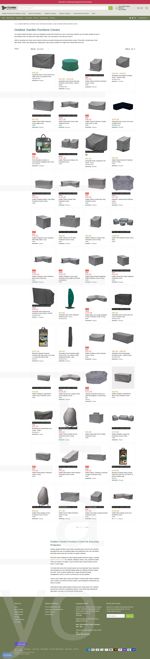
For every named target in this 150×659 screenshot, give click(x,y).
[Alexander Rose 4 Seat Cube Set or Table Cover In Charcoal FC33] (43, 62)
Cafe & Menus (28, 18)
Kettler (87, 84)
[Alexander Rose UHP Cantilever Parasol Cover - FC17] (70, 299)
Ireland (143, 18)
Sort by (33, 49)
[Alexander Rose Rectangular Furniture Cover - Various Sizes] (123, 337)
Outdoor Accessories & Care (48, 24)
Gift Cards (52, 18)
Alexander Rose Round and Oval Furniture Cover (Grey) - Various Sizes (69, 83)
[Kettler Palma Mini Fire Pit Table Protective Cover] (96, 418)
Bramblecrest (35, 432)
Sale (93, 13)
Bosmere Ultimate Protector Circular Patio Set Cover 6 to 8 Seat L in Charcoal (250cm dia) (43, 355)
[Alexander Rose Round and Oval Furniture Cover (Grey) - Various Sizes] (70, 65)
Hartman (114, 203)
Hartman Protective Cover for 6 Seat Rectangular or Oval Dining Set (95, 395)
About (3, 18)
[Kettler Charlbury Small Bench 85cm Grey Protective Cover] (123, 377)
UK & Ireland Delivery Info (52, 607)
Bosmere (34, 359)
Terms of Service (50, 612)
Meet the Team (10, 18)
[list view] (134, 49)
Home (16, 24)
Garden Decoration (34, 13)
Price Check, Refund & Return (54, 609)
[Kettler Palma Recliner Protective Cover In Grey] (123, 144)
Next (87, 527)
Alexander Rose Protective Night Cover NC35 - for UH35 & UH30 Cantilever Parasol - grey (69, 355)
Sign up (129, 616)
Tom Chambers (36, 163)
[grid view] (132, 49)
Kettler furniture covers (57, 559)
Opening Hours (19, 18)
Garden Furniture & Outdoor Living (13, 13)
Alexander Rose (36, 78)
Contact (20, 649)
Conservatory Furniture (81, 13)
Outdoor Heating (64, 13)
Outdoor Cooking (50, 13)
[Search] (110, 8)
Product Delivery (44, 18)
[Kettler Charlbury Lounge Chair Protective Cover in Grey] (96, 222)
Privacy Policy (49, 614)
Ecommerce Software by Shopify (21, 654)
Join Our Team (35, 649)
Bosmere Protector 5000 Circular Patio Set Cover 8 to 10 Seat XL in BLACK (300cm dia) (122, 474)
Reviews (36, 18)
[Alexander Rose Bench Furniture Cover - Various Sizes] (123, 62)
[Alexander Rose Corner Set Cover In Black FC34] (123, 105)
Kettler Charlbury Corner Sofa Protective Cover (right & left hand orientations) (69, 278)
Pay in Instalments (18, 650)
